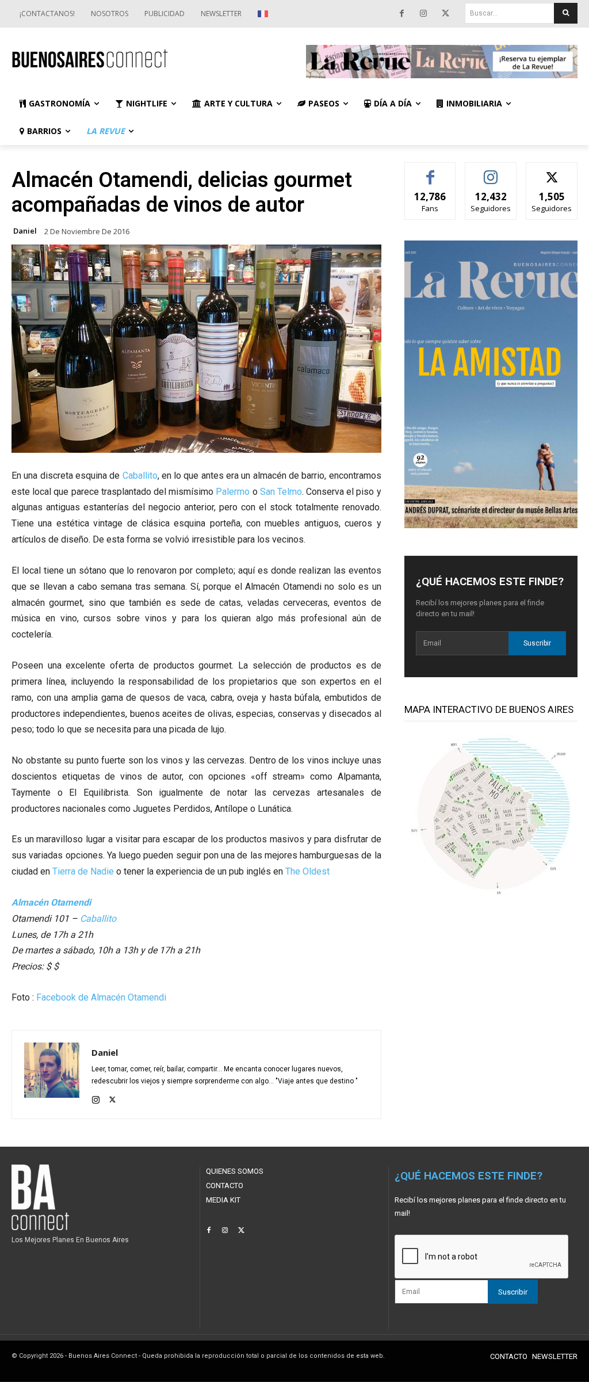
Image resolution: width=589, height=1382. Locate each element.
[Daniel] (51, 1074)
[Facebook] (401, 14)
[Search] (565, 13)
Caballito (140, 475)
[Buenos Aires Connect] (147, 59)
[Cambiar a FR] (264, 14)
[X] (445, 14)
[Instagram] (423, 14)
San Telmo (281, 491)
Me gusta (430, 171)
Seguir (491, 171)
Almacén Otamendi (51, 902)
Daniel (25, 231)
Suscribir (537, 643)
